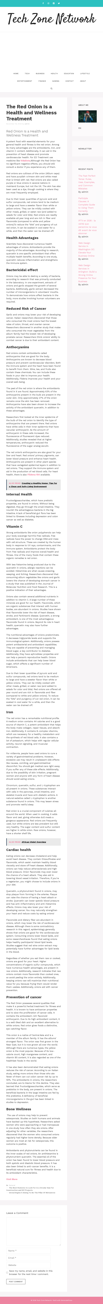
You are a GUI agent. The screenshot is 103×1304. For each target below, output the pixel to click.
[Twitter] (59, 3)
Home (15, 73)
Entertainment (24, 81)
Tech (27, 73)
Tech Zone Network (51, 19)
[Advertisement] (51, 50)
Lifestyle (85, 73)
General (12, 1185)
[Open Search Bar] (51, 88)
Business (40, 73)
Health (54, 73)
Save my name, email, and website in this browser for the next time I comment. (31, 1272)
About (83, 81)
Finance (42, 81)
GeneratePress (66, 1300)
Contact (69, 81)
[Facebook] (43, 3)
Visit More (11, 1179)
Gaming (55, 81)
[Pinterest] (54, 3)
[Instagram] (48, 3)
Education (69, 73)
